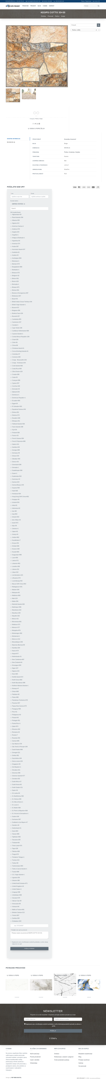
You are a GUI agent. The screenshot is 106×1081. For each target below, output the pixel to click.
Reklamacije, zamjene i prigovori (63, 1057)
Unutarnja (72, 152)
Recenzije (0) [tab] (11, 142)
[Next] (64, 56)
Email (32, 193)
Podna (66, 152)
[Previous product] (37, 113)
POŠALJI (53, 1030)
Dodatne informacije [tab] (13, 138)
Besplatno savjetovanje (85, 1053)
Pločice (57, 16)
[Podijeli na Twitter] (35, 124)
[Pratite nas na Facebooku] (50, 1038)
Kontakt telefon (14, 200)
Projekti (33, 6)
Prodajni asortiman (84, 1060)
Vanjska (77, 152)
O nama (45, 6)
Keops (63, 16)
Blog (39, 6)
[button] (86, 1)
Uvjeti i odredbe (34, 1060)
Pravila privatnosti (35, 1057)
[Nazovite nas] (56, 1038)
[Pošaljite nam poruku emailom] (54, 1038)
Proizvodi (25, 6)
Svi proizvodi (82, 1066)
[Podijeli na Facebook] (33, 124)
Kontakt (51, 6)
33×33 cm (67, 148)
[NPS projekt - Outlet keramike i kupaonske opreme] (13, 6)
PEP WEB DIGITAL (16, 1077)
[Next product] (34, 113)
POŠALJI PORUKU (29, 948)
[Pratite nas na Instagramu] (52, 1038)
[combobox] (85, 30)
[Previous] (9, 56)
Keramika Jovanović (70, 139)
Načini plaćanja (34, 1053)
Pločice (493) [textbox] (84, 30)
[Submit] (98, 6)
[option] (30, 214)
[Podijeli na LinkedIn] (39, 124)
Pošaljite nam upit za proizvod (19, 930)
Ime (12, 193)
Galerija (81, 1063)
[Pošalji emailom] (37, 124)
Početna (43, 16)
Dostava (56, 1053)
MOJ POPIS (95, 1)
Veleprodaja (33, 1063)
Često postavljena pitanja (61, 1060)
